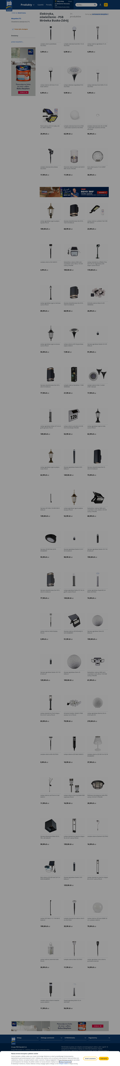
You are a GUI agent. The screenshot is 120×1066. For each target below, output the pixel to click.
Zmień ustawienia (90, 1058)
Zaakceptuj (103, 1058)
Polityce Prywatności (65, 1062)
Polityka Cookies (63, 1064)
